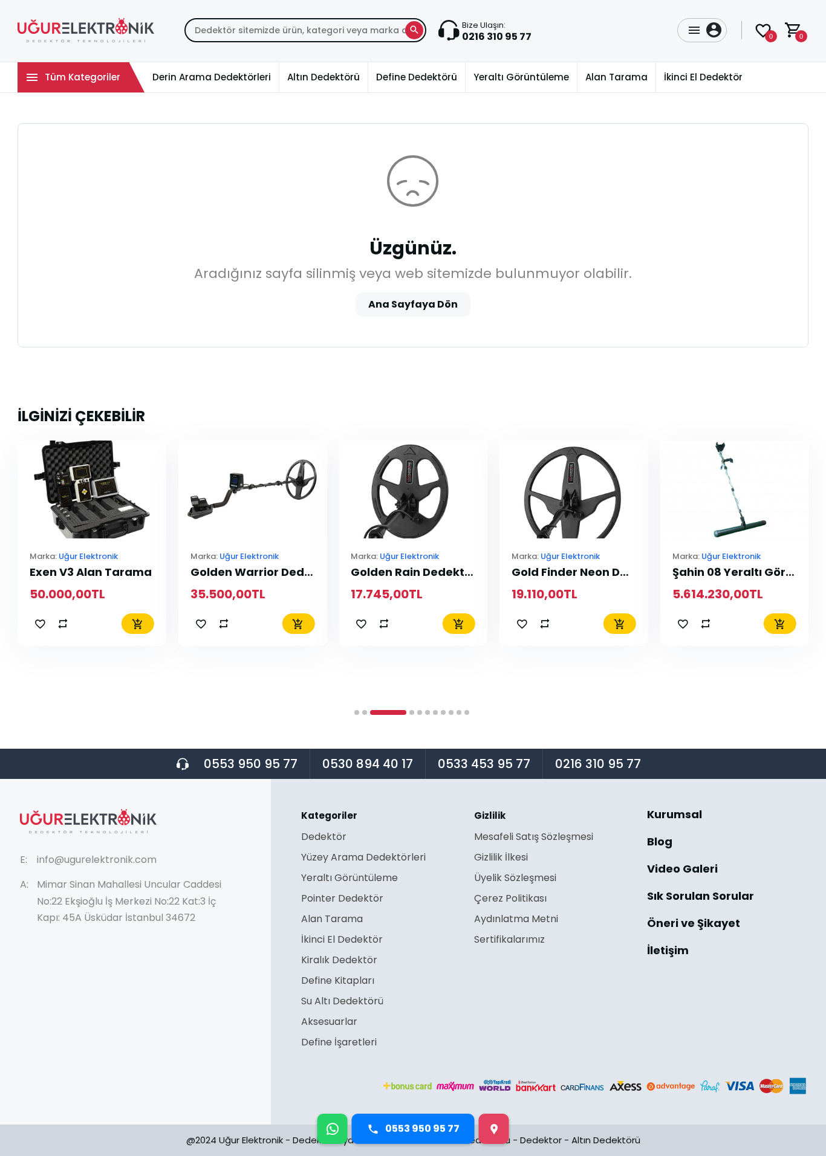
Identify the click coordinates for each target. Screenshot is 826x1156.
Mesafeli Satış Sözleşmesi (533, 838)
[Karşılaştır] (63, 623)
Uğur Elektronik (88, 556)
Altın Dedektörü (605, 1140)
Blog (659, 842)
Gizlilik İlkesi (501, 858)
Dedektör (323, 838)
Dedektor (541, 1140)
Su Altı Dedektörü (342, 1002)
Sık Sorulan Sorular (700, 897)
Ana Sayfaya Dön (413, 304)
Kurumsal (674, 815)
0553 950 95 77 (251, 763)
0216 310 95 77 (598, 763)
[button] (356, 712)
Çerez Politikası (510, 899)
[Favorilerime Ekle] (40, 623)
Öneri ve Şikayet (693, 924)
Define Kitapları (337, 981)
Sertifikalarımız (509, 939)
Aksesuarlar (329, 1022)
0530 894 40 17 (367, 763)
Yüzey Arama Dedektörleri (363, 858)
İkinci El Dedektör (342, 940)
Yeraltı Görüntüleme (349, 879)
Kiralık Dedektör (339, 961)
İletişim (668, 950)
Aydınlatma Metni (516, 920)
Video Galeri (682, 870)
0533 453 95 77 (484, 763)
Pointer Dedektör (342, 899)
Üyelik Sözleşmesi (515, 879)
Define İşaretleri (339, 1042)
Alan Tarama (332, 920)
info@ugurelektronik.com (97, 860)
